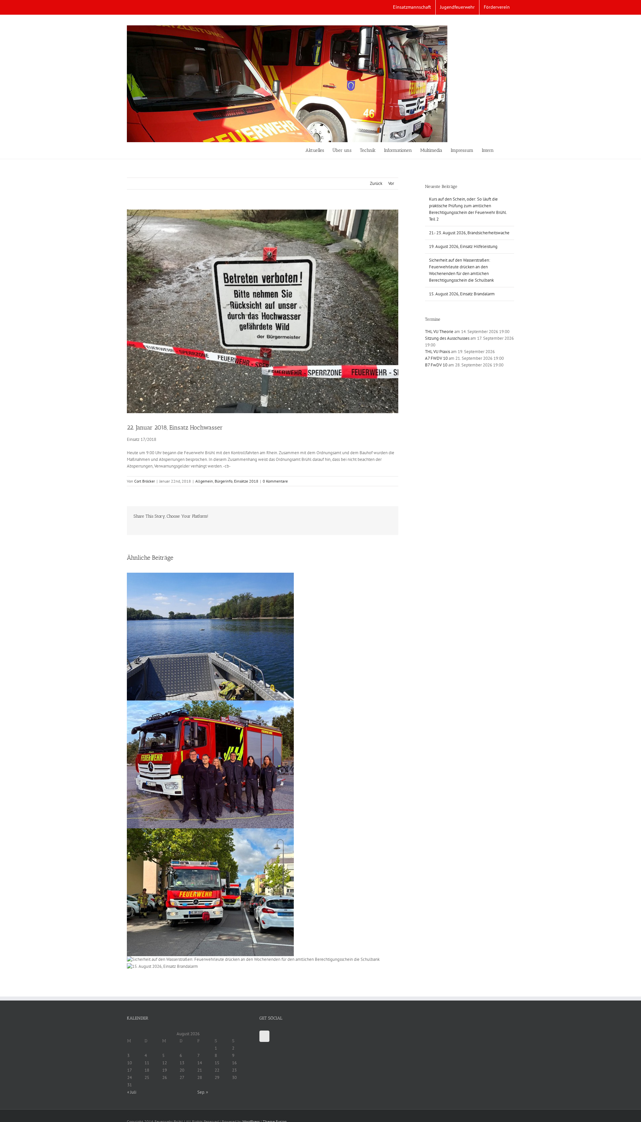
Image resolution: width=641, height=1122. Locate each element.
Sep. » (202, 1092)
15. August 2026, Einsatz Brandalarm (462, 294)
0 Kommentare (275, 481)
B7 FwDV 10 (436, 365)
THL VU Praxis (437, 351)
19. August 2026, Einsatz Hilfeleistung (463, 246)
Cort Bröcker (144, 481)
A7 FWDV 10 (436, 358)
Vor (391, 183)
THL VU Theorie (439, 331)
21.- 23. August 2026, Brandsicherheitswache (469, 233)
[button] (504, 150)
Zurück (376, 183)
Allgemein (204, 481)
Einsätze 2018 (246, 481)
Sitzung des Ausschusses (447, 338)
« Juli (131, 1092)
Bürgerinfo (223, 481)
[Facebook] (264, 1036)
